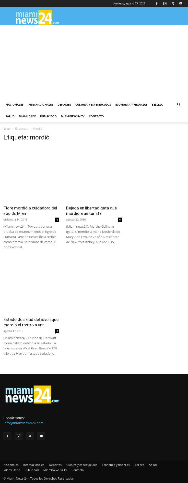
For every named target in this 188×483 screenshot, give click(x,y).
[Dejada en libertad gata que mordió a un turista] (94, 174)
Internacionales (40, 104)
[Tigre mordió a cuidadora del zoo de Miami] (31, 174)
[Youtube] (181, 3)
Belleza (157, 104)
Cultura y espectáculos (93, 104)
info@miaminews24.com (23, 423)
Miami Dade (27, 116)
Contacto (96, 116)
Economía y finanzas (131, 104)
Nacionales (14, 104)
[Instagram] (164, 3)
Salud (10, 116)
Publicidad (48, 116)
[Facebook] (156, 3)
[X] (172, 3)
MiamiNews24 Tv (72, 116)
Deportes (64, 104)
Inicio (7, 128)
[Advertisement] (94, 62)
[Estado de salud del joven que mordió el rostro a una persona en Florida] (31, 286)
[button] (179, 104)
